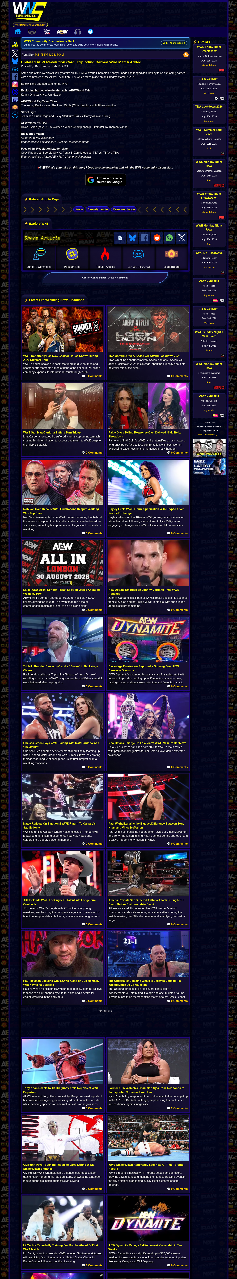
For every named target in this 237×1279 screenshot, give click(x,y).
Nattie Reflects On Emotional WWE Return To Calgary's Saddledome (59, 825)
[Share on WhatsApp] (169, 238)
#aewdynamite (98, 209)
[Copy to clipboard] (120, 238)
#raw (209, 180)
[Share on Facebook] (144, 238)
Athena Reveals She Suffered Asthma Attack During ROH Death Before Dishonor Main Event (146, 902)
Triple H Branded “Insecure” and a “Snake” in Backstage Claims (60, 668)
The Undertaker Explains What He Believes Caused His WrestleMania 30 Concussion (144, 982)
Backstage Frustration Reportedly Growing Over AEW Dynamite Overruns (143, 668)
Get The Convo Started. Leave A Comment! (105, 277)
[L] (50, 54)
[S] (42, 54)
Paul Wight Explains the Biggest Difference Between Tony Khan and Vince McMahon (146, 825)
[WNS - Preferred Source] (105, 180)
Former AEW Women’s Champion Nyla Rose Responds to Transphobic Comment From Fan (146, 1090)
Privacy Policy (210, 434)
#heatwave (209, 267)
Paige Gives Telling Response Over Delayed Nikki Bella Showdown (144, 434)
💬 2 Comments (177, 1108)
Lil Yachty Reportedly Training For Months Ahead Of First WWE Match (60, 1247)
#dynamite (209, 295)
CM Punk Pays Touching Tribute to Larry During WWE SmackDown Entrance (58, 1166)
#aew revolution (124, 209)
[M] (46, 54)
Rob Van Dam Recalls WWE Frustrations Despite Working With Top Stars (61, 511)
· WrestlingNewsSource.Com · (30, 24)
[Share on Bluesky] (132, 238)
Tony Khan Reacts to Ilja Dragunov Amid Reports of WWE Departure (61, 1090)
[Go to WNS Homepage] (30, 12)
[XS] (37, 54)
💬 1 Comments (92, 1265)
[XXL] (60, 54)
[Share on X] (181, 238)
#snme (209, 350)
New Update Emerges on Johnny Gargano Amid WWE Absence (143, 591)
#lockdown (209, 121)
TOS (200, 434)
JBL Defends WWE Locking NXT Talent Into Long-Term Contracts (59, 902)
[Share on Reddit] (157, 238)
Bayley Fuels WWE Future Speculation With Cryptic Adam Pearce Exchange (146, 511)
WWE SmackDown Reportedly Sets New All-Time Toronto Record (146, 1166)
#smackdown (209, 65)
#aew (79, 209)
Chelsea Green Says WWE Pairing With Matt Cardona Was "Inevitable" (61, 745)
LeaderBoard (171, 266)
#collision (209, 93)
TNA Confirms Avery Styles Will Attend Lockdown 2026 (144, 356)
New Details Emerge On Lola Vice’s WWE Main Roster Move (147, 743)
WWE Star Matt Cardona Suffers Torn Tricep (52, 432)
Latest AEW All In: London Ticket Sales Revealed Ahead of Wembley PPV (61, 591)
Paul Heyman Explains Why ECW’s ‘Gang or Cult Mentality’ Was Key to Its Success (61, 982)
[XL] (54, 54)
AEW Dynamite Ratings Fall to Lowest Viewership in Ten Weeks (145, 1247)
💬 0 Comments (92, 376)
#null (209, 148)
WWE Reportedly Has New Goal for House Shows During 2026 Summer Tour (60, 358)
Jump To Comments (39, 266)
